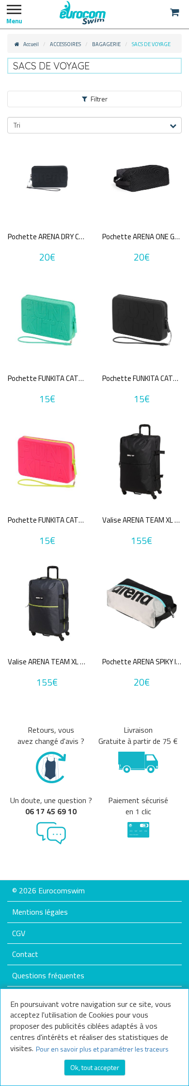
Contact (25, 954)
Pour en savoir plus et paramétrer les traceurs (102, 1049)
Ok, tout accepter (94, 1067)
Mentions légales (40, 912)
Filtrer (99, 99)
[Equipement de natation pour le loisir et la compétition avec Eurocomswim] (82, 12)
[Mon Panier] (174, 12)
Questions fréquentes (48, 975)
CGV (18, 933)
